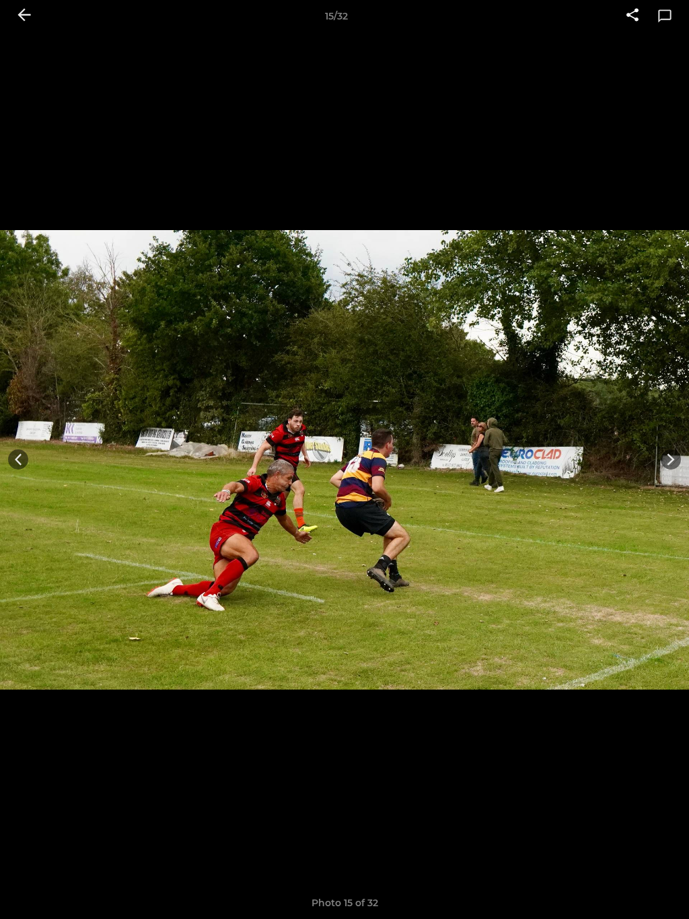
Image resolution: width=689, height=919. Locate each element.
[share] (632, 16)
